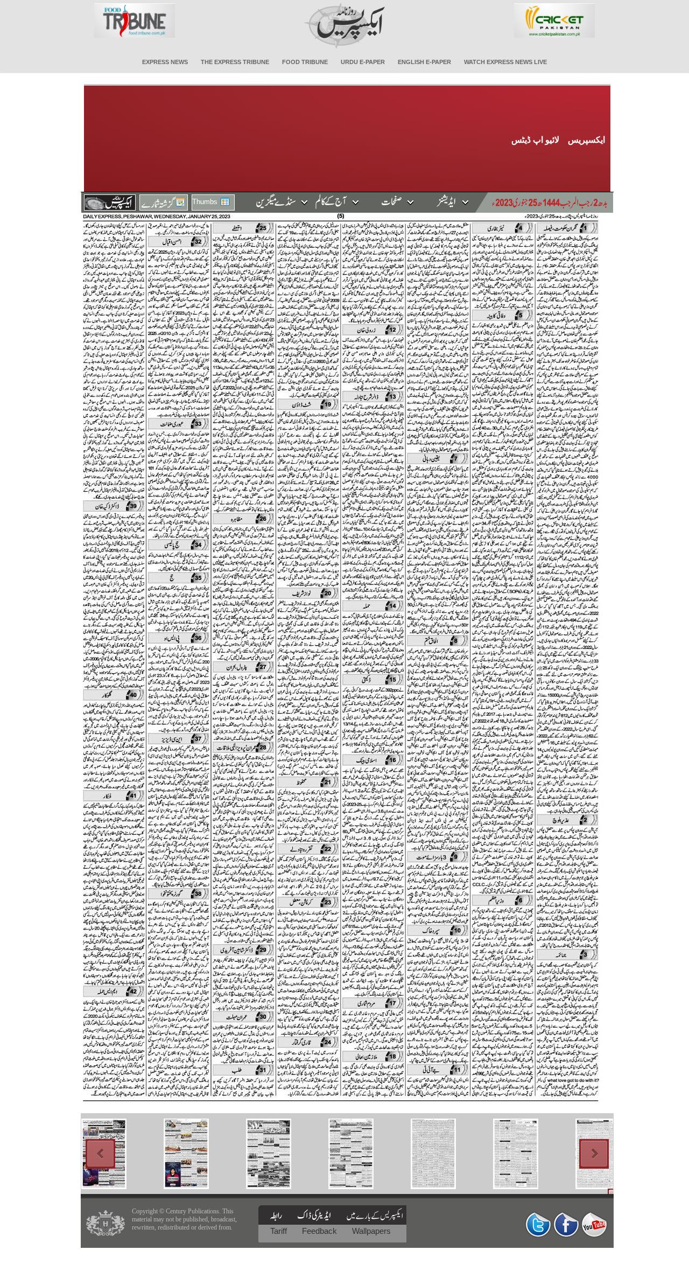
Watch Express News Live (505, 62)
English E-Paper (424, 62)
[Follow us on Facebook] (566, 1224)
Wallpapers (371, 1230)
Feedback (320, 1230)
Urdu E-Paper (363, 62)
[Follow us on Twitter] (538, 1224)
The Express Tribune (235, 62)
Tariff (279, 1230)
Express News (165, 62)
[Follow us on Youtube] (594, 1224)
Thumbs (204, 202)
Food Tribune (305, 62)
